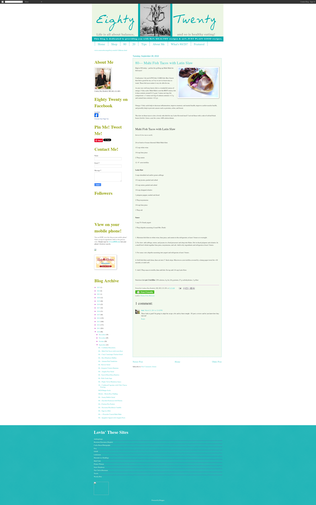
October (101, 341)
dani (142, 310)
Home (101, 44)
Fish (146, 296)
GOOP (96, 451)
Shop (114, 44)
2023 (98, 287)
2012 (98, 325)
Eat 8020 (97, 112)
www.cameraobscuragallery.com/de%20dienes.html (110, 50)
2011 (98, 328)
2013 (98, 321)
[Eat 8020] (96, 116)
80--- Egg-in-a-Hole (104, 411)
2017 (98, 308)
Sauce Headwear (99, 467)
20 (133, 44)
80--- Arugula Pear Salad (106, 371)
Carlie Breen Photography (102, 445)
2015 (98, 314)
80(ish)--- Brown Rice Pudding (108, 394)
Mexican (151, 296)
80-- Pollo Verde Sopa (105, 378)
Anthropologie (98, 439)
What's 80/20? (179, 44)
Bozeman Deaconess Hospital (103, 442)
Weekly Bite (98, 476)
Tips (144, 44)
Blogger (161, 500)
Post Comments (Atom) (148, 366)
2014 (98, 318)
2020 (98, 297)
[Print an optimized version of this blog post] (144, 293)
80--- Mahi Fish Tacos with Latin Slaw (164, 62)
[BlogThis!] (186, 288)
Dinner (142, 296)
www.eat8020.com (114, 242)
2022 (98, 291)
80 (124, 44)
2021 (98, 294)
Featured (199, 44)
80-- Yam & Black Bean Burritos (108, 375)
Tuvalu (96, 473)
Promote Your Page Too (101, 119)
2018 (98, 304)
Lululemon (97, 455)
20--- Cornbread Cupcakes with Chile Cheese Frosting (112, 386)
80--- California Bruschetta (106, 347)
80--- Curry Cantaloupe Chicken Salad (110, 354)
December (102, 334)
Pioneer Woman (99, 464)
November (102, 338)
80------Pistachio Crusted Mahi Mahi (109, 414)
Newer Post (138, 361)
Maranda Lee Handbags (101, 458)
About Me (159, 44)
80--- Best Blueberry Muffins (107, 358)
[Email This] (184, 288)
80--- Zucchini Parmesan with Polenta (110, 400)
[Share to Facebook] (191, 288)
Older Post (217, 361)
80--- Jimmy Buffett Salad (106, 397)
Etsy (95, 448)
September (102, 345)
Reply (143, 319)
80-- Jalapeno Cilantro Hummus (108, 368)
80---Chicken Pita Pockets (106, 404)
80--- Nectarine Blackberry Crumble (109, 407)
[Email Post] (180, 288)
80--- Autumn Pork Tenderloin (107, 361)
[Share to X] (189, 288)
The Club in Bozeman (101, 470)
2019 (98, 301)
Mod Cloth (97, 461)
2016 (98, 311)
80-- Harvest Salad (104, 364)
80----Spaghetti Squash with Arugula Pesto (111, 418)
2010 (98, 332)
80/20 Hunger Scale (104, 390)
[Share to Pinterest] (193, 288)
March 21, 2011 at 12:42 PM (153, 310)
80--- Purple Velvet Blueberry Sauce (109, 382)
